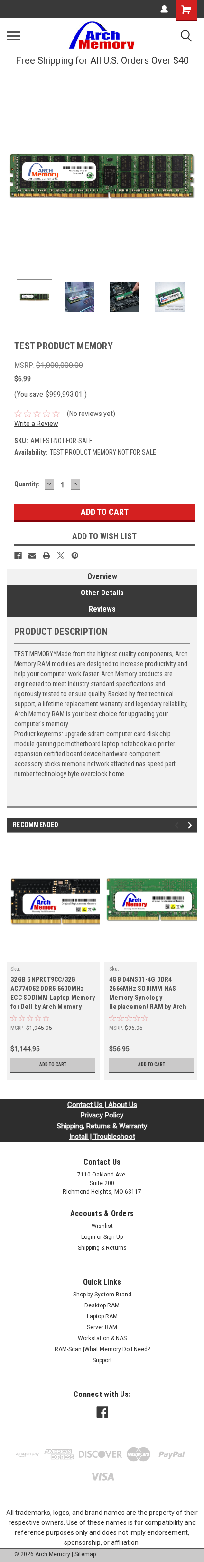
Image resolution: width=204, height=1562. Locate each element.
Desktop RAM (102, 1305)
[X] (61, 555)
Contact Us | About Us (102, 1104)
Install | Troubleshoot (102, 1136)
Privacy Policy (102, 1115)
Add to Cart (52, 1064)
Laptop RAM (102, 1316)
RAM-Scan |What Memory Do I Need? (102, 1349)
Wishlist (102, 1226)
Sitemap (85, 1554)
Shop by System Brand (102, 1294)
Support (102, 1360)
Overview (102, 576)
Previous (14, 177)
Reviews (102, 608)
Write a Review (36, 423)
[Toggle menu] (13, 35)
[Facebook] (18, 555)
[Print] (46, 555)
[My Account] (164, 9)
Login (88, 1237)
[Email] (32, 555)
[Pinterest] (75, 555)
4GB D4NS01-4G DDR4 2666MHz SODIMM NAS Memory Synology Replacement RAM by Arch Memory (147, 994)
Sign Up (113, 1237)
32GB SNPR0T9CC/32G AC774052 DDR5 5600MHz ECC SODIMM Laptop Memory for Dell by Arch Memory (52, 993)
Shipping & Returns (102, 1248)
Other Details (102, 592)
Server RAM (102, 1327)
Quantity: (27, 484)
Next (190, 177)
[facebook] (102, 1412)
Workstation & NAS (102, 1338)
